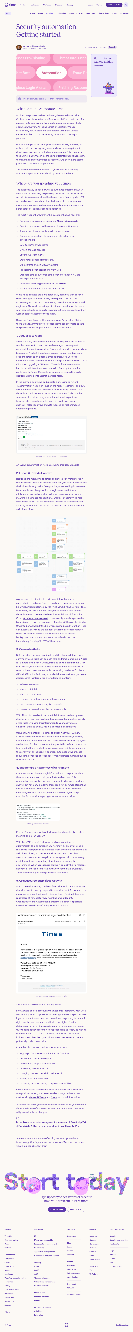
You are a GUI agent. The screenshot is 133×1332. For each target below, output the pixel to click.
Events (70, 1262)
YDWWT (70, 1288)
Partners (92, 1248)
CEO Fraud (60, 283)
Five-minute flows (12, 1290)
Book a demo (114, 5)
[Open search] (126, 4)
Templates (9, 1282)
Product (23, 5)
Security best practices (119, 1240)
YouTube (93, 1274)
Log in (90, 5)
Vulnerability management (44, 1282)
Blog (8, 13)
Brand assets (95, 1259)
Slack (54, 1097)
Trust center (115, 1244)
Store (92, 1256)
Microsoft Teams (37, 1097)
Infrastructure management (45, 1244)
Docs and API (10, 1301)
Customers (47, 5)
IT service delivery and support (46, 1256)
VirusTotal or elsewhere (35, 618)
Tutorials (49, 13)
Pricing (70, 5)
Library (7, 1286)
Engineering (61, 13)
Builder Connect (73, 1273)
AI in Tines (38, 1311)
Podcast (70, 1255)
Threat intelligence (41, 1278)
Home (32, 13)
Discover (58, 5)
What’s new (9, 1297)
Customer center (74, 1295)
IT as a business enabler (43, 1240)
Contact (92, 1252)
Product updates (75, 13)
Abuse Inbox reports (67, 221)
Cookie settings (122, 1325)
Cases (7, 1262)
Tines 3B (8, 1236)
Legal (112, 1251)
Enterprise (38, 1315)
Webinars (71, 1265)
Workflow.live (73, 1277)
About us (93, 1236)
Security (37, 1262)
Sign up (99, 5)
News (40, 13)
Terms (112, 1259)
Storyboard (9, 1259)
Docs (7, 1244)
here (65, 603)
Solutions (35, 5)
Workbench (9, 1266)
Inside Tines (90, 13)
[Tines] (10, 5)
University (9, 1293)
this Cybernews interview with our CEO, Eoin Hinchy (58, 1104)
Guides (114, 13)
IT (35, 1236)
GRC (36, 1274)
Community (72, 1284)
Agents (7, 1270)
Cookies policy (116, 1266)
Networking (39, 1248)
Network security (41, 1286)
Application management (44, 1252)
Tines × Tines (103, 13)
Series (69, 1247)
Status (8, 1248)
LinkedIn (93, 1266)
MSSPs (37, 1300)
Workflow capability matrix (15, 1278)
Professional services (43, 1307)
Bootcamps (72, 1269)
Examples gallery (11, 1240)
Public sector (39, 1293)
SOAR (36, 1270)
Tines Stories (10, 1255)
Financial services (41, 1296)
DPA (111, 1262)
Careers (92, 1240)
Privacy (112, 1255)
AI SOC (37, 1266)
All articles (124, 13)
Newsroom (93, 1244)
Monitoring (9, 1274)
